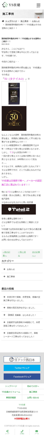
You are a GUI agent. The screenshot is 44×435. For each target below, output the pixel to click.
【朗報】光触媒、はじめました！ (21, 315)
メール (37, 433)
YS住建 (22, 405)
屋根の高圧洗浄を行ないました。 (21, 308)
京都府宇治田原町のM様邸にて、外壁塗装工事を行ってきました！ (21, 324)
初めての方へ (33, 386)
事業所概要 (11, 398)
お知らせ (36, 21)
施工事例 (24, 21)
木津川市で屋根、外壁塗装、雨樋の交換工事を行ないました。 (21, 299)
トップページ (11, 21)
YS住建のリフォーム (11, 392)
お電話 (22, 433)
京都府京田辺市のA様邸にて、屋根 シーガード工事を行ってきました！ (21, 335)
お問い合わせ (33, 398)
